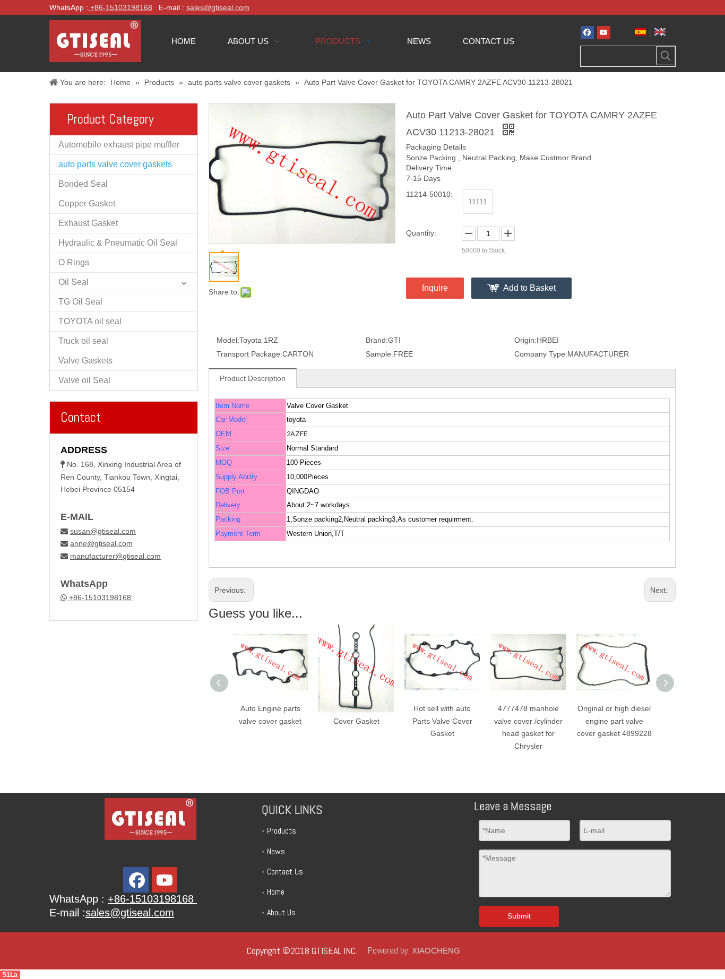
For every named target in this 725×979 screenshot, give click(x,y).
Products (281, 830)
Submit (519, 916)
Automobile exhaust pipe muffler (118, 144)
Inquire (435, 287)
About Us (281, 912)
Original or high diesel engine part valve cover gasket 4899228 (614, 721)
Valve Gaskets (85, 360)
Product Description (253, 378)
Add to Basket (529, 287)
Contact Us (285, 871)
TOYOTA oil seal (90, 321)
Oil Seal (73, 282)
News (276, 851)
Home (275, 891)
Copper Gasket (86, 203)
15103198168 (129, 7)
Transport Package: (249, 354)
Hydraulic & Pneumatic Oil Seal (117, 242)
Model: (228, 340)
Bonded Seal (83, 183)
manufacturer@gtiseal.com (115, 556)
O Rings (73, 262)
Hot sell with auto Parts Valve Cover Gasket (442, 721)
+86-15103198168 (100, 597)
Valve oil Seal (84, 380)
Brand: (377, 340)
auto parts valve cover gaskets (115, 164)
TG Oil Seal (80, 301)
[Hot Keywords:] (665, 55)
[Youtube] (603, 32)
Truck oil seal (83, 340)
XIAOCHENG (436, 950)
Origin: (525, 340)
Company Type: (540, 354)
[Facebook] (587, 32)
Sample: (379, 354)
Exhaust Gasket (88, 223)
